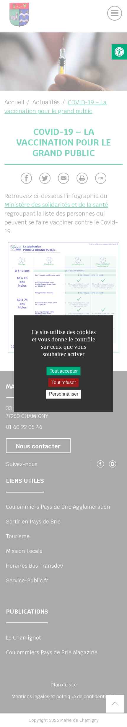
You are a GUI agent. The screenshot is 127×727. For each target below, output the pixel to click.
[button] (119, 52)
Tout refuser (63, 382)
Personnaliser (63, 394)
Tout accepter (64, 371)
